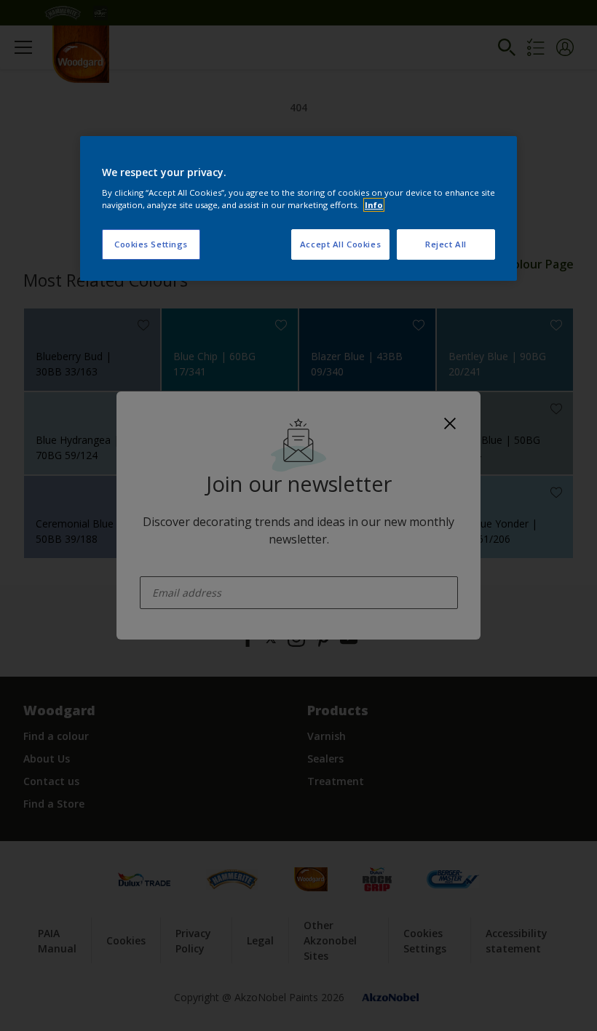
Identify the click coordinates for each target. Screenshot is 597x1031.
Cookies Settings (151, 244)
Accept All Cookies (340, 244)
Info (374, 204)
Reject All (446, 244)
